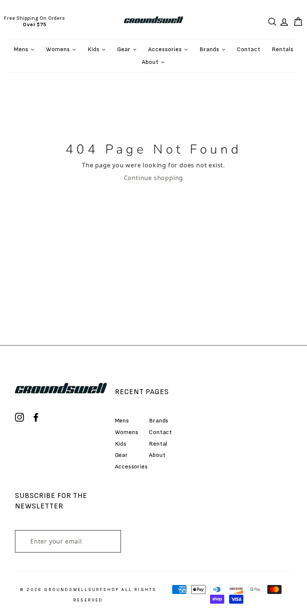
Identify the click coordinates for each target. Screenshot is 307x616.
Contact (160, 432)
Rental (158, 444)
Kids (121, 444)
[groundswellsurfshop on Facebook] (35, 417)
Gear (121, 455)
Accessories (131, 466)
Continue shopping (153, 178)
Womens (127, 432)
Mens (122, 420)
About (157, 455)
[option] (34, 21)
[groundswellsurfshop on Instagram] (19, 417)
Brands (158, 420)
